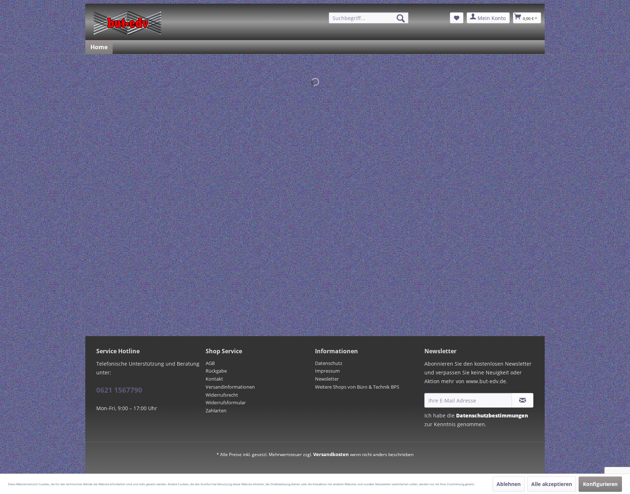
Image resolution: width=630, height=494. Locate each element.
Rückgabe (216, 370)
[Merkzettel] (456, 17)
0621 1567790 (119, 390)
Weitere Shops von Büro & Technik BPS (357, 387)
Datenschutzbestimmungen (492, 415)
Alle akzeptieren (551, 484)
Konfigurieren (600, 484)
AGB (210, 363)
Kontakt (214, 379)
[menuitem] (368, 17)
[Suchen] (400, 18)
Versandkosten (331, 454)
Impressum (327, 370)
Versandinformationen (230, 387)
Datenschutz (328, 363)
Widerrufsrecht (222, 395)
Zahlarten (216, 410)
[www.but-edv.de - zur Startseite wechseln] (127, 23)
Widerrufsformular (226, 402)
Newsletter (327, 379)
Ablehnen (509, 484)
